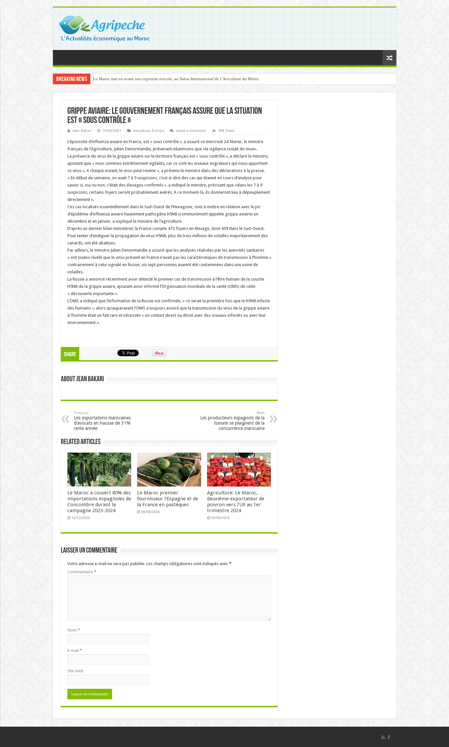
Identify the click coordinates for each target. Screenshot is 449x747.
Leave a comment (191, 131)
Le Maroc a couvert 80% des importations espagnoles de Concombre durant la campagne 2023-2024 (99, 501)
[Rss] (383, 737)
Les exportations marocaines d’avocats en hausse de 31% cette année (102, 421)
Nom (73, 630)
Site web (75, 670)
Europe (158, 131)
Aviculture (141, 131)
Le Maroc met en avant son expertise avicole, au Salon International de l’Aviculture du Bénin (176, 78)
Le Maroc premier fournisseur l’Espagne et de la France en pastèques (167, 499)
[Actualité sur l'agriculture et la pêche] (105, 28)
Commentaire (81, 571)
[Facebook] (389, 737)
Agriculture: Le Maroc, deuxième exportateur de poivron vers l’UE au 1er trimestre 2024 (235, 501)
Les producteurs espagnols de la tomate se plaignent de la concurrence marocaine (232, 421)
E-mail (74, 650)
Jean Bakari (82, 131)
